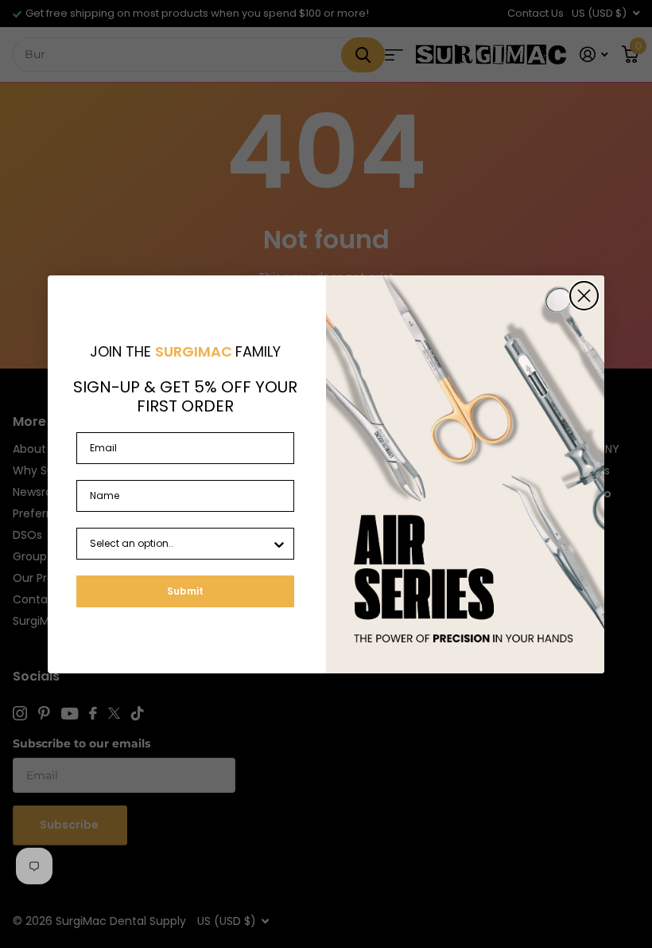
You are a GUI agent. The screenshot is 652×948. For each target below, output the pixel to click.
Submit (185, 591)
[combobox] (180, 544)
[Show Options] (279, 544)
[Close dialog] (584, 296)
